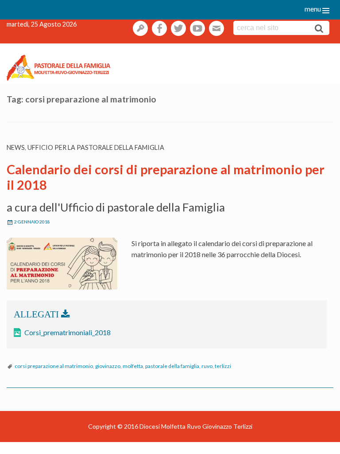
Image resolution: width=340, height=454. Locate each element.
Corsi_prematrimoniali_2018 (67, 332)
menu (313, 8)
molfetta (133, 366)
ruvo (206, 366)
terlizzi (223, 366)
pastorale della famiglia (172, 366)
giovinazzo (107, 366)
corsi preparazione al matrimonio (54, 366)
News (16, 147)
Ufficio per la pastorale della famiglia (95, 147)
